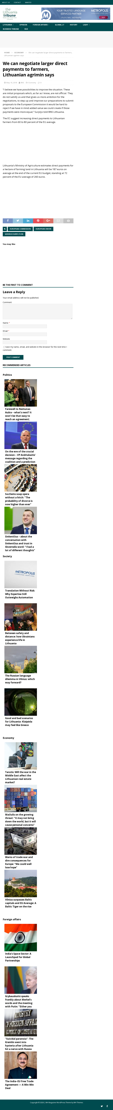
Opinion (23, 25)
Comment (7, 302)
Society (7, 556)
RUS (26, 29)
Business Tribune (11, 29)
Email (5, 331)
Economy (32, 82)
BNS (22, 82)
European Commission (20, 229)
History (73, 25)
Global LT (59, 25)
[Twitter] (101, 1106)
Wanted (28, 2)
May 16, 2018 (11, 82)
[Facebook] (107, 1106)
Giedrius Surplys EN (14, 234)
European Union (43, 229)
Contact (17, 2)
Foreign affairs (40, 25)
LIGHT (85, 25)
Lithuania (7, 25)
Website (6, 339)
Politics (7, 374)
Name (6, 323)
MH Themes (78, 1102)
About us (6, 2)
